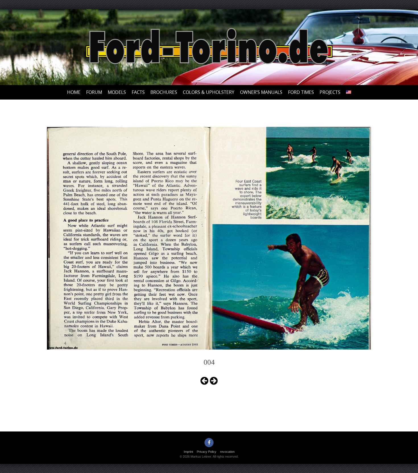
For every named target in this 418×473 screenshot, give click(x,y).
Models (117, 92)
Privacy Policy (206, 451)
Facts (138, 92)
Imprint (188, 451)
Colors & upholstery (208, 92)
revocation (227, 451)
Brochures (163, 92)
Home (73, 92)
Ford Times (301, 92)
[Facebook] (209, 442)
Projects (330, 92)
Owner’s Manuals (261, 92)
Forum (94, 92)
